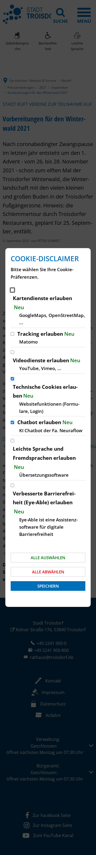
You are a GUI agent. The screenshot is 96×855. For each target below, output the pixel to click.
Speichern (48, 586)
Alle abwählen (48, 571)
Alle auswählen (48, 557)
